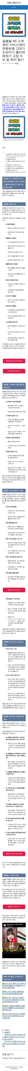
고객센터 (6, 1030)
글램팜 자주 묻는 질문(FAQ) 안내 (15, 168)
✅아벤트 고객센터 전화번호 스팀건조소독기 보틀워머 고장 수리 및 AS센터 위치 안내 (13, 1008)
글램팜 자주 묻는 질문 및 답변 (14, 854)
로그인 (17, 1058)
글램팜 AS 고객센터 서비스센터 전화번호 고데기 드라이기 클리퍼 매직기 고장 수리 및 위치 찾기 (15, 155)
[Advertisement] (14, 81)
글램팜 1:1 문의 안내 (12, 170)
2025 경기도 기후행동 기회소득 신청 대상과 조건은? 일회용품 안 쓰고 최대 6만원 (13, 1044)
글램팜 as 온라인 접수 (14, 590)
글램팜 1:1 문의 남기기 (14, 906)
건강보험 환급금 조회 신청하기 (14, 361)
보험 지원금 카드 (14, 2)
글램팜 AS (7, 1032)
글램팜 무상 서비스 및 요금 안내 (15, 166)
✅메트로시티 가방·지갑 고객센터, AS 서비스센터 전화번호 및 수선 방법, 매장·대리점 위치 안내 (13, 999)
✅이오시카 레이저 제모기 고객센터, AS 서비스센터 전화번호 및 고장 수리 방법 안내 (13, 1016)
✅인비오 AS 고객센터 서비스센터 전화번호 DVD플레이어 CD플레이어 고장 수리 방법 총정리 (14, 985)
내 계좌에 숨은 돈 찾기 (14, 371)
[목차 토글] (3, 152)
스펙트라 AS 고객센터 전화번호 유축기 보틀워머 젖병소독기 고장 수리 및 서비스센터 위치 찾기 (13, 1037)
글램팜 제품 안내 (11, 159)
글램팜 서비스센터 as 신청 (14, 165)
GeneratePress (14, 1068)
